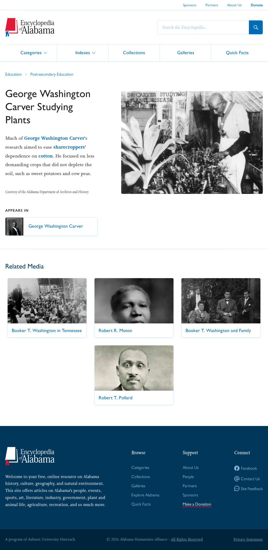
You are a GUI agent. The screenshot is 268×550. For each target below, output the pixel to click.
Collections (134, 52)
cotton (45, 156)
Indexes (82, 52)
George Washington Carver (54, 138)
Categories (31, 52)
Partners (211, 5)
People (188, 476)
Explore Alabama (145, 494)
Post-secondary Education (51, 74)
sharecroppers (69, 147)
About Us (234, 5)
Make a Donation (197, 504)
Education (13, 74)
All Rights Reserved (187, 539)
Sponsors (189, 5)
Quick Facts (237, 52)
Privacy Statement (248, 539)
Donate (257, 5)
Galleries (185, 52)
